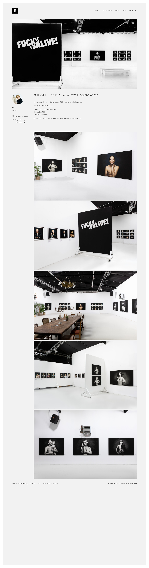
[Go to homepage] (15, 11)
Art (16, 120)
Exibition (21, 120)
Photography (20, 122)
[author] (17, 98)
